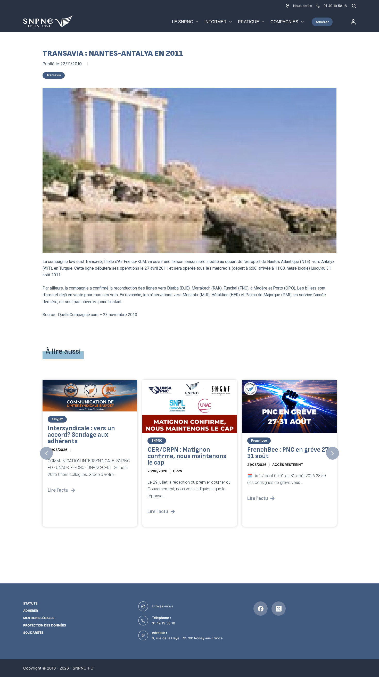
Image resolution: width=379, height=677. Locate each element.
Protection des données (44, 625)
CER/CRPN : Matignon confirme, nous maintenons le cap (186, 456)
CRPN (177, 471)
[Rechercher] (354, 6)
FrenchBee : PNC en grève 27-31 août (289, 453)
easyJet (57, 419)
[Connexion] (353, 21)
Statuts (30, 603)
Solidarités (33, 632)
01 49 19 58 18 (163, 623)
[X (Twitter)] (278, 608)
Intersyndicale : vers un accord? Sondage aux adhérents (81, 434)
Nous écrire (302, 6)
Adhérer (322, 22)
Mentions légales (38, 618)
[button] (46, 453)
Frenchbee (259, 441)
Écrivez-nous (162, 606)
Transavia (53, 75)
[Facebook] (260, 608)
